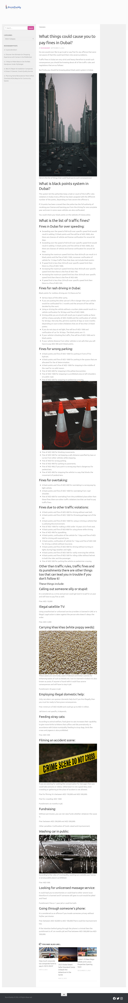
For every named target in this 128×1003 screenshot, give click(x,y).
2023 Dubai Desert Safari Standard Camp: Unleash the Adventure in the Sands (66, 969)
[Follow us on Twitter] (118, 998)
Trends (42, 27)
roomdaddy (45, 48)
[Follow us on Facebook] (114, 998)
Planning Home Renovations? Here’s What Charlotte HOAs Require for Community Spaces (19, 78)
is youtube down (11, 50)
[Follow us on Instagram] (121, 998)
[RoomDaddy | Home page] (13, 7)
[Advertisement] (68, 16)
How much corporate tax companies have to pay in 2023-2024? (47, 963)
